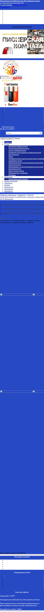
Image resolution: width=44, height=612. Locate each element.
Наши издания (11, 181)
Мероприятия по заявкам (15, 17)
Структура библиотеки (19, 149)
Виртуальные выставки (14, 15)
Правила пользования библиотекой (25, 153)
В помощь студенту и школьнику (19, 13)
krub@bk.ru (5, 7)
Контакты (8, 191)
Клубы (7, 185)
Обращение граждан (18, 173)
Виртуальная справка (14, 11)
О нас (6, 144)
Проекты (8, 183)
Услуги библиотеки (17, 151)
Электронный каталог (18, 179)
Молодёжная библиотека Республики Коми (20, 1)
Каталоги (8, 177)
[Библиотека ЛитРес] (11, 106)
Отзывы (7, 23)
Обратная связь (11, 21)
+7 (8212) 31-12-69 (19, 5)
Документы (14, 155)
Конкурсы (8, 187)
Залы (11, 157)
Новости (8, 142)
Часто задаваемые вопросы (16, 19)
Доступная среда (16, 171)
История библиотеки (18, 146)
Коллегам (8, 189)
